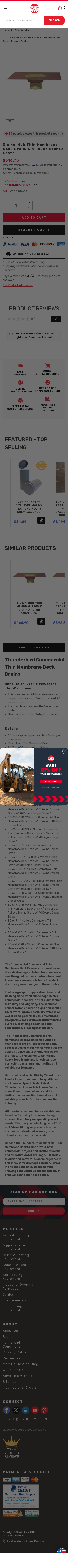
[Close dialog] (65, 751)
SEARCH (54, 20)
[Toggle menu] (7, 8)
